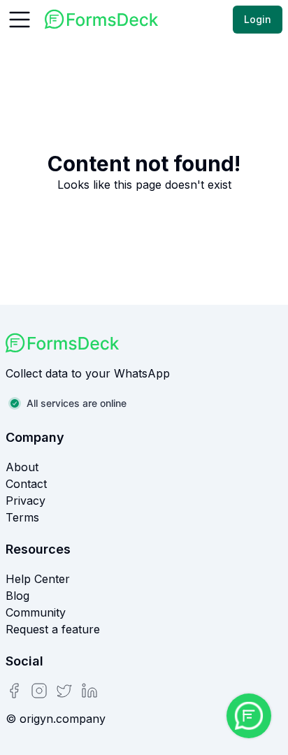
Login (257, 19)
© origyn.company (56, 719)
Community (36, 612)
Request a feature (53, 629)
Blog (17, 596)
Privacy (25, 501)
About (22, 467)
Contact (26, 484)
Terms (22, 517)
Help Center (38, 579)
